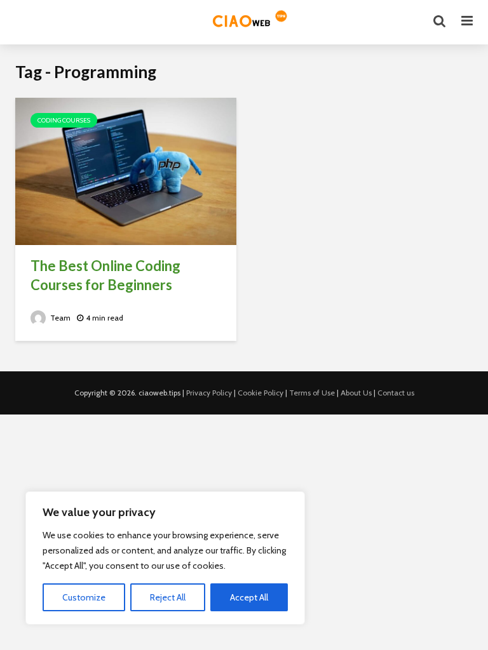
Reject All (168, 597)
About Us (356, 392)
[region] (165, 558)
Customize (83, 597)
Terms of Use (312, 392)
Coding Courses (63, 120)
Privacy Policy (209, 392)
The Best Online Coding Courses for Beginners (105, 275)
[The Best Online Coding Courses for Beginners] (125, 170)
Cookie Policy (260, 392)
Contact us (395, 392)
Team (59, 317)
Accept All (249, 597)
